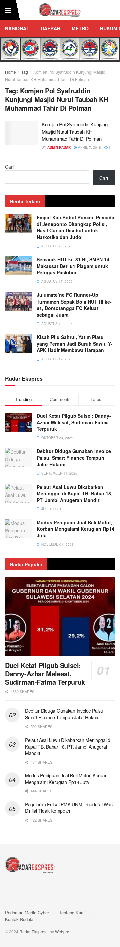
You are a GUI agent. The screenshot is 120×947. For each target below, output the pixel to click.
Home (10, 72)
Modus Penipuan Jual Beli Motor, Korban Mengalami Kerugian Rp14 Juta (75, 529)
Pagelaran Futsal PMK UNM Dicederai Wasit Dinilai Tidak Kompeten (70, 807)
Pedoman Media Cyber (27, 912)
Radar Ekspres (32, 931)
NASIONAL (17, 28)
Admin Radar (59, 147)
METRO (80, 28)
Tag (24, 72)
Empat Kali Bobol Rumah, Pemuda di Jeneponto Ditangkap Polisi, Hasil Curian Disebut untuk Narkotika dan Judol (75, 227)
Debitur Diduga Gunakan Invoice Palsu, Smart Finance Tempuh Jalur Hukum (74, 457)
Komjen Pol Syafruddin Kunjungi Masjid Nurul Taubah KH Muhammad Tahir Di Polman (75, 131)
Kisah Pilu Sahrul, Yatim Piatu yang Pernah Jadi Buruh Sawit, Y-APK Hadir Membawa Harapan (74, 343)
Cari (9, 166)
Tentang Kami (72, 912)
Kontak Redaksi (20, 919)
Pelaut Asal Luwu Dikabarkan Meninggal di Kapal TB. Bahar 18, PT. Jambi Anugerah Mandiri (74, 493)
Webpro (62, 931)
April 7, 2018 (89, 147)
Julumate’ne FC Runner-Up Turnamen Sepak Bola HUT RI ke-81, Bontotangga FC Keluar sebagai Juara (74, 304)
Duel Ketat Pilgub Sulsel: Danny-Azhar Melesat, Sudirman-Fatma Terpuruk (74, 422)
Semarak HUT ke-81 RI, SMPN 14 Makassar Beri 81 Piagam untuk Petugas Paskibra (73, 266)
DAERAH (50, 28)
